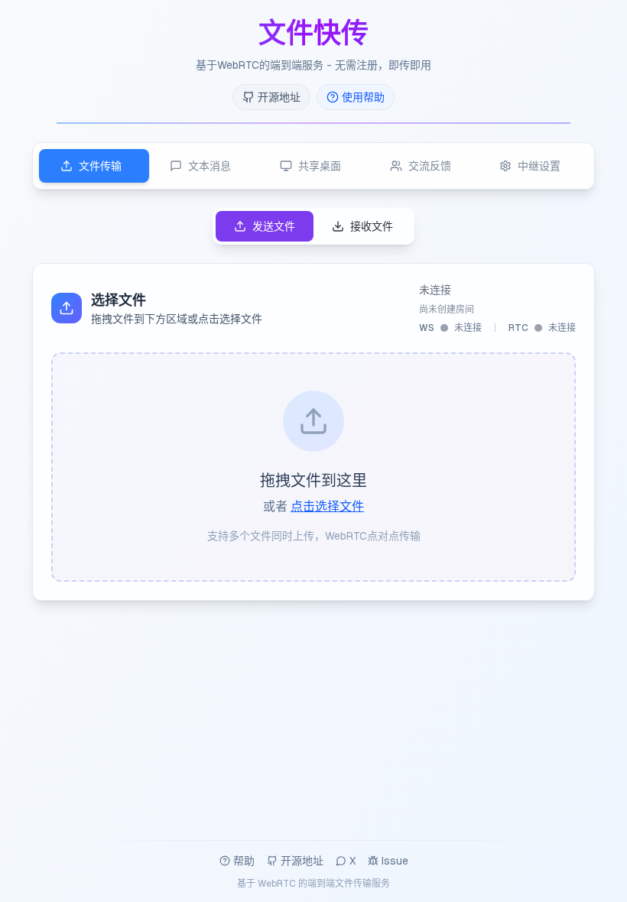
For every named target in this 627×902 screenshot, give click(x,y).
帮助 (244, 861)
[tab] (94, 166)
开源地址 (302, 861)
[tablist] (313, 166)
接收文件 (371, 226)
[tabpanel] (313, 404)
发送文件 (273, 226)
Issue (395, 861)
